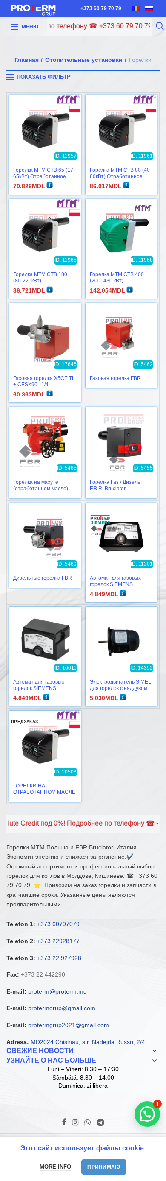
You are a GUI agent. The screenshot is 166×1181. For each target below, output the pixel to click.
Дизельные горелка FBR (42, 578)
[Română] (136, 8)
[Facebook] (64, 1122)
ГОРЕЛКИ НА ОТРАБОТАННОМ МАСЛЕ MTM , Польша (44, 792)
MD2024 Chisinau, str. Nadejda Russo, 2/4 (88, 1042)
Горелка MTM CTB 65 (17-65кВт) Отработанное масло (44, 176)
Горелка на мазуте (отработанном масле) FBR (40, 488)
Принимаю (103, 1167)
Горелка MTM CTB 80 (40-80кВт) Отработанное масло (121, 176)
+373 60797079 (58, 924)
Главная (26, 59)
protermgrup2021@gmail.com (68, 1025)
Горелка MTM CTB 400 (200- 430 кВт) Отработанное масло (117, 280)
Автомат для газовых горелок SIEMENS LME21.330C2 (38, 688)
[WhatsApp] (87, 1122)
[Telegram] (100, 1122)
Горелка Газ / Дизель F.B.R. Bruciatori (115, 485)
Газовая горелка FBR (115, 378)
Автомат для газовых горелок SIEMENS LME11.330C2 (115, 584)
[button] (147, 1114)
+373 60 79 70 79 (100, 8)
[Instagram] (75, 1122)
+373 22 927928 (59, 958)
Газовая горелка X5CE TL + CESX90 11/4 (44, 381)
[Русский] (149, 8)
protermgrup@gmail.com (61, 1008)
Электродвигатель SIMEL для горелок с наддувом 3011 (120, 688)
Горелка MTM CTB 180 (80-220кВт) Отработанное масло (40, 280)
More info (55, 1167)
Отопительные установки (84, 59)
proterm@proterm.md (57, 991)
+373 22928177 (58, 941)
